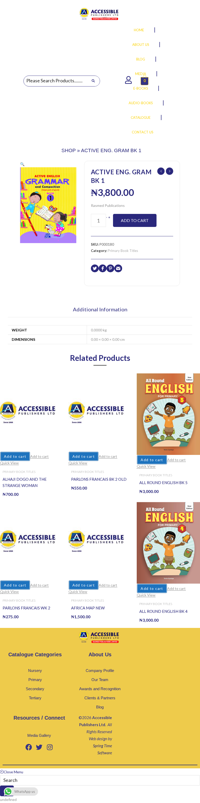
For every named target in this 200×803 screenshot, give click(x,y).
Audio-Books (141, 103)
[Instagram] (50, 747)
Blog (140, 59)
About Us (140, 44)
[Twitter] (39, 747)
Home (139, 30)
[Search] (93, 81)
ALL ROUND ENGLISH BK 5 (163, 482)
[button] (22, 164)
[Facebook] (29, 747)
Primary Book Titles (123, 251)
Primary (35, 679)
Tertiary (35, 698)
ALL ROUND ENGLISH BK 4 (163, 611)
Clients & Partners (99, 698)
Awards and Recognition (100, 689)
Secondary (35, 689)
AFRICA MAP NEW (88, 608)
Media (140, 74)
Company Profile (100, 670)
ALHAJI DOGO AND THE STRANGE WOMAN (25, 482)
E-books (140, 88)
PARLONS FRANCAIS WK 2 (26, 608)
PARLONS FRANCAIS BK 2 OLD (99, 479)
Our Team (99, 679)
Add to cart (135, 220)
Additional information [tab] (100, 309)
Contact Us (142, 132)
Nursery (35, 670)
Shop (68, 150)
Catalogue (141, 117)
